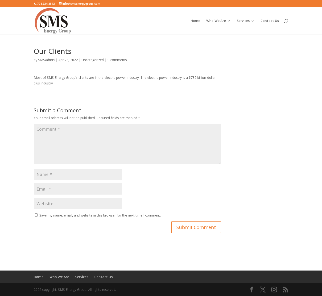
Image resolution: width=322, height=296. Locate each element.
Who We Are (216, 21)
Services (243, 21)
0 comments (117, 60)
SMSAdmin (46, 60)
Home (195, 21)
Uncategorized (93, 60)
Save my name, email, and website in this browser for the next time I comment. (100, 215)
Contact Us (269, 21)
